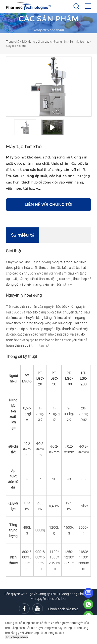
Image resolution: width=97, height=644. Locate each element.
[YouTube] (37, 608)
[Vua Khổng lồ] (88, 604)
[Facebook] (24, 608)
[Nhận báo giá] (88, 593)
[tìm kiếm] (76, 7)
